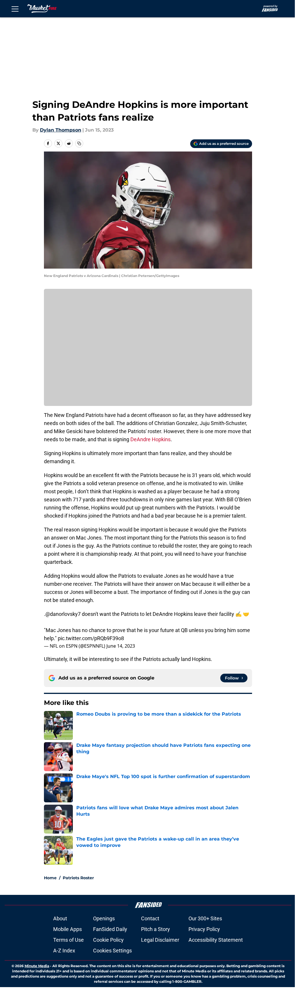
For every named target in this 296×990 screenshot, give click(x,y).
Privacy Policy (204, 929)
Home (50, 877)
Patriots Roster (78, 877)
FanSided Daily (110, 929)
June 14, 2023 (120, 646)
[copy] (79, 143)
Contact (150, 918)
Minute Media (37, 966)
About (60, 918)
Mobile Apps (67, 929)
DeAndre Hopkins (150, 439)
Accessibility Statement (215, 940)
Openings (104, 918)
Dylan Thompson (60, 130)
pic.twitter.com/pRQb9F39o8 (91, 638)
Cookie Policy (108, 940)
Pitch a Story (155, 929)
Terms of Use (68, 940)
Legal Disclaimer (160, 940)
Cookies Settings (112, 950)
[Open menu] (15, 8)
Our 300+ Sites (205, 918)
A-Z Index (64, 950)
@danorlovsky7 (63, 614)
